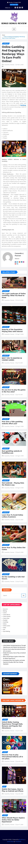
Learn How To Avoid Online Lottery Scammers (12, 516)
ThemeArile (18, 841)
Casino (5, 612)
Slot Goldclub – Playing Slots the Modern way (13, 484)
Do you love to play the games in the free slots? (14, 391)
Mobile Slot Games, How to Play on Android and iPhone (12, 790)
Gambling (5, 622)
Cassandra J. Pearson (9, 64)
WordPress (22, 839)
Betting (5, 611)
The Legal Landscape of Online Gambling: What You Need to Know (14, 295)
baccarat (5, 609)
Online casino (6, 625)
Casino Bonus (6, 614)
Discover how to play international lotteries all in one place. (12, 757)
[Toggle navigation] (14, 29)
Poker (4, 627)
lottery (5, 624)
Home (3, 35)
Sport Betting (6, 631)
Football (5, 620)
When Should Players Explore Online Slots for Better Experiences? (13, 820)
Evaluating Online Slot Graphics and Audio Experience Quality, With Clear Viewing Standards (14, 662)
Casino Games (6, 616)
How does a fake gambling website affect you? (12, 422)
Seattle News (10, 841)
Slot (4, 629)
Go (23, 595)
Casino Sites (6, 618)
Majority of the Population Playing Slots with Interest (12, 330)
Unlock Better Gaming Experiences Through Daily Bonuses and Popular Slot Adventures (12, 725)
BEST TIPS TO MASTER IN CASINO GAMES (12, 359)
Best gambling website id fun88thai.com (12, 452)
